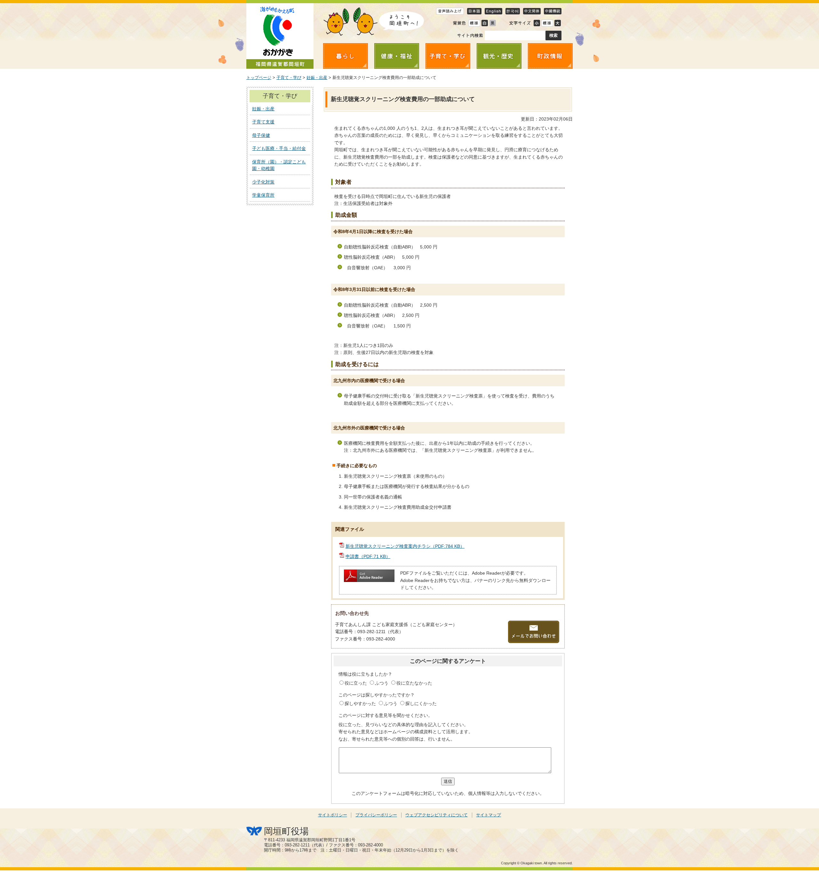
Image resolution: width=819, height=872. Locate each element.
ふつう (382, 683)
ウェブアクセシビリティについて (436, 815)
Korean (512, 11)
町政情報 (550, 56)
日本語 (474, 11)
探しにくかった (421, 703)
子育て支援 (263, 121)
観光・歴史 (499, 56)
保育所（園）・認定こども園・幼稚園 (279, 165)
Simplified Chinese (532, 11)
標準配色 (474, 23)
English (493, 11)
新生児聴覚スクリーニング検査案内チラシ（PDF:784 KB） (405, 546)
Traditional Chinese (552, 11)
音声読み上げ (450, 11)
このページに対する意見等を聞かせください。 (385, 715)
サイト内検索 (470, 35)
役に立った (356, 683)
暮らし (345, 56)
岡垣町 (280, 36)
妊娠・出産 (316, 77)
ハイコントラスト (485, 23)
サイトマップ (488, 815)
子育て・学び (447, 56)
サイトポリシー (332, 815)
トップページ (258, 77)
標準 (547, 23)
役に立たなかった (414, 683)
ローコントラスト (493, 23)
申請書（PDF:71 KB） (368, 556)
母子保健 (261, 135)
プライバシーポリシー (376, 815)
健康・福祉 (396, 56)
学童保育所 (263, 195)
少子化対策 (263, 182)
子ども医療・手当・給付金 (279, 148)
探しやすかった (361, 703)
